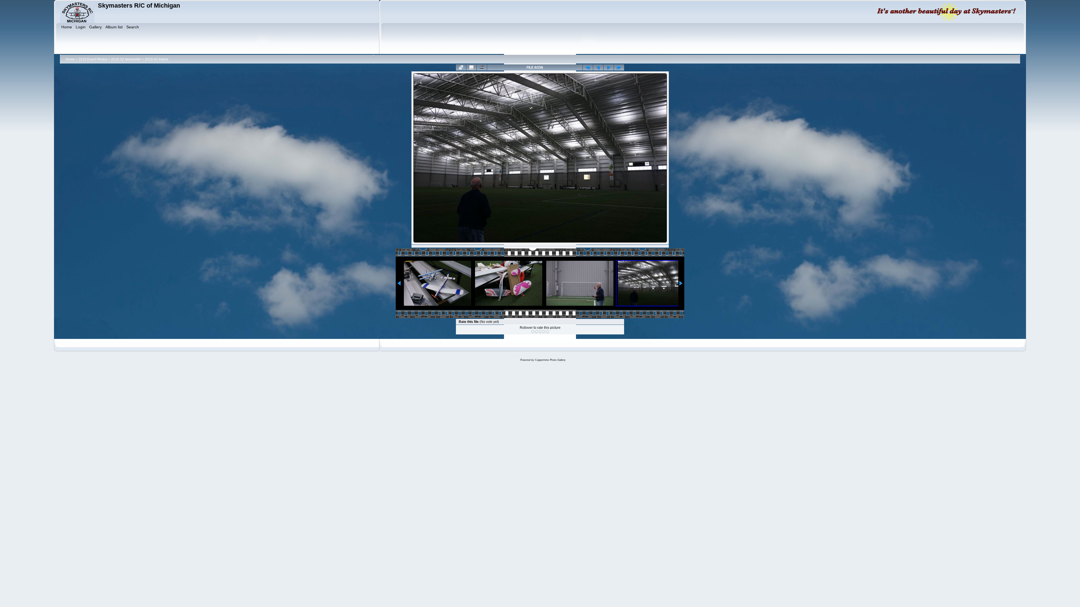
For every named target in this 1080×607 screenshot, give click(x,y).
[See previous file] (598, 67)
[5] (547, 332)
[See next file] (609, 67)
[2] (536, 332)
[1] (533, 332)
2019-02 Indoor (156, 59)
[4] (544, 332)
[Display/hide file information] (471, 67)
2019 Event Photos (92, 59)
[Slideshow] (482, 67)
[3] (540, 332)
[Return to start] (588, 67)
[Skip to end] (619, 67)
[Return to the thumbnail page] (461, 67)
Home (70, 59)
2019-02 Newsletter (126, 59)
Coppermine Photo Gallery (550, 360)
